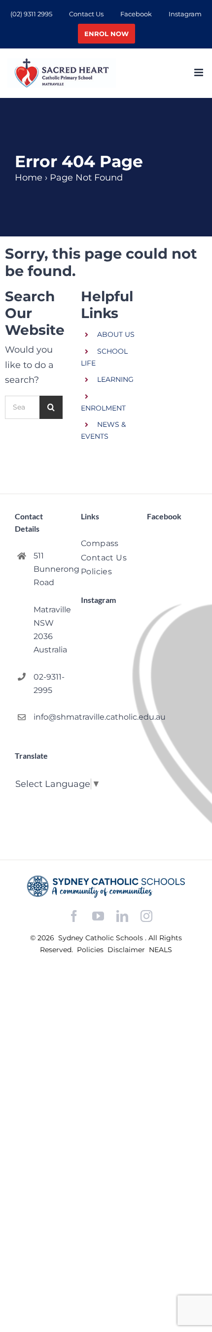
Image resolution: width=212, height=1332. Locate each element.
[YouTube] (98, 916)
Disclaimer (127, 949)
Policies (91, 949)
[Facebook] (74, 916)
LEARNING (115, 379)
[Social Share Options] (90, 774)
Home (28, 177)
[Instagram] (146, 916)
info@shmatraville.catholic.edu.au (49, 717)
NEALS (160, 949)
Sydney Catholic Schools (101, 937)
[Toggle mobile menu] (199, 72)
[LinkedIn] (122, 916)
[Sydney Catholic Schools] (106, 886)
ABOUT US (116, 334)
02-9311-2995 (49, 683)
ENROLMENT (103, 408)
